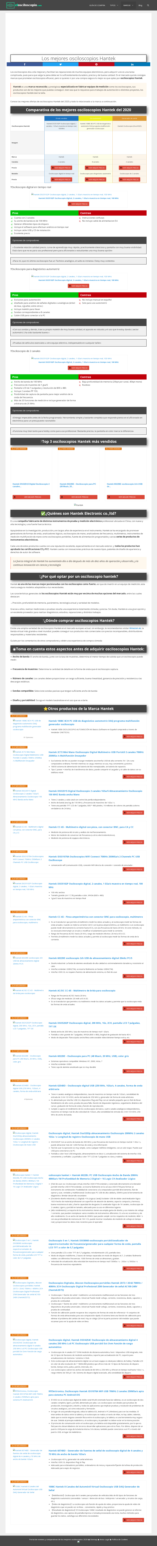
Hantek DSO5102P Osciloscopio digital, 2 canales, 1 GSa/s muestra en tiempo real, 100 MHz (79, 198)
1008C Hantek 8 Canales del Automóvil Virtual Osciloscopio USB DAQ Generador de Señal (94, 1488)
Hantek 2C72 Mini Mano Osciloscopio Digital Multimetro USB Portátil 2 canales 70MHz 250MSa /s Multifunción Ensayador (96, 754)
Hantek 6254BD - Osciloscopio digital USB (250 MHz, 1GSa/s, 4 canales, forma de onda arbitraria (95, 1087)
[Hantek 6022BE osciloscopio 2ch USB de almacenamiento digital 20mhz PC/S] (126, 466)
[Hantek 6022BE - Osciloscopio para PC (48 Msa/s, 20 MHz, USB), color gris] (79, 466)
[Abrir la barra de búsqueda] (148, 5)
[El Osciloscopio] (24, 5)
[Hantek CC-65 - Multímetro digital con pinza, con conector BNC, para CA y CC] (28, 829)
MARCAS (127, 5)
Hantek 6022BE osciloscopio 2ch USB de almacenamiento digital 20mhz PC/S (90, 958)
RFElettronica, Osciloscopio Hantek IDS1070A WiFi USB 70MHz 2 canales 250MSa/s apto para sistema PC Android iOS (96, 1393)
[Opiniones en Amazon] (28, 734)
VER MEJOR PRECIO (63, 168)
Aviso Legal (104, 1539)
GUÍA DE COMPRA (97, 5)
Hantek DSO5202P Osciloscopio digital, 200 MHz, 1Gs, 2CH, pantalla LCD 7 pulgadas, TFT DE (94, 1024)
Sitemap (93, 1539)
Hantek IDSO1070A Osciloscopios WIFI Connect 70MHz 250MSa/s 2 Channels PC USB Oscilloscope (94, 858)
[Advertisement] (78, 36)
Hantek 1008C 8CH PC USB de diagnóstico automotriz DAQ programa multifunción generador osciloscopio (94, 722)
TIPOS (112, 5)
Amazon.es (135, 628)
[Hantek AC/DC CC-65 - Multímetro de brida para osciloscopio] (28, 992)
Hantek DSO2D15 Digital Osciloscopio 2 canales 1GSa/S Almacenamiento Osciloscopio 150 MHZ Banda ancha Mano (95, 792)
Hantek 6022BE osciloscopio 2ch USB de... (125, 485)
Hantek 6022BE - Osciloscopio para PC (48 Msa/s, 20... (78, 485)
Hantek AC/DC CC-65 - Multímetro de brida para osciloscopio (82, 990)
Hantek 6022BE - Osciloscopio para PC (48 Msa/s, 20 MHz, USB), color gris (89, 1056)
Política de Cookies (120, 1539)
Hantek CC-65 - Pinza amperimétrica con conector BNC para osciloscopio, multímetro (96, 916)
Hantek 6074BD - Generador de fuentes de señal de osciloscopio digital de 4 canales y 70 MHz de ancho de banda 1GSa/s (96, 1452)
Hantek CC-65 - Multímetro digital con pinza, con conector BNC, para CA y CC (91, 827)
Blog (140, 5)
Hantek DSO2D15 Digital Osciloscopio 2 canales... (31, 485)
